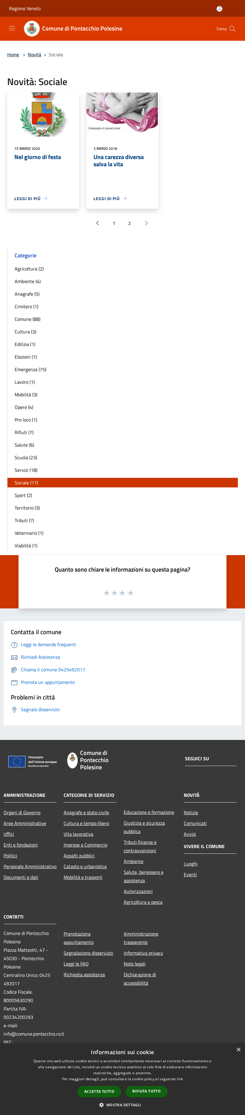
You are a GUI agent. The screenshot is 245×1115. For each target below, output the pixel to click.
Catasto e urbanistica (85, 866)
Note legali (135, 963)
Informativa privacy (143, 953)
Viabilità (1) (26, 545)
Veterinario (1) (29, 533)
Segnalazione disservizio (88, 953)
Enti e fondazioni (21, 844)
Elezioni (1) (26, 356)
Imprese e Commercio (85, 844)
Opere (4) (24, 407)
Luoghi (190, 863)
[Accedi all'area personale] (219, 9)
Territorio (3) (27, 507)
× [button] (238, 1050)
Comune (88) (27, 319)
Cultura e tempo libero (86, 823)
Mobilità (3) (26, 394)
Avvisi (190, 834)
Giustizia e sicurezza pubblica (144, 827)
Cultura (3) (25, 331)
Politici (10, 855)
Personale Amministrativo (30, 866)
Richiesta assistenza (84, 974)
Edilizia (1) (25, 344)
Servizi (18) (26, 470)
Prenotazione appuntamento (79, 938)
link (180, 1078)
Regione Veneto (25, 8)
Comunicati (195, 823)
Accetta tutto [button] (99, 1091)
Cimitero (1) (26, 306)
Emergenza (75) (30, 369)
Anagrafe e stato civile (86, 812)
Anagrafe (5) (27, 293)
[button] (122, 1105)
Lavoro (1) (25, 382)
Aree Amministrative (25, 823)
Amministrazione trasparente (141, 938)
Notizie (191, 812)
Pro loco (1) (26, 419)
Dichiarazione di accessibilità (140, 978)
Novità (34, 54)
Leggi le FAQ (76, 963)
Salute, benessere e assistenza (143, 876)
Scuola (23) (26, 457)
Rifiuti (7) (24, 432)
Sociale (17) (26, 482)
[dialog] (122, 1079)
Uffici (9, 834)
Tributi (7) (24, 520)
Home (13, 54)
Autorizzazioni (138, 891)
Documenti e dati (21, 877)
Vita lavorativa (78, 834)
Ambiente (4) (28, 281)
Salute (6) (24, 444)
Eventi (190, 874)
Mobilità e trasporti (83, 877)
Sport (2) (23, 495)
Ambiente (133, 861)
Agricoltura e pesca (143, 902)
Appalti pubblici (79, 855)
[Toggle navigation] (12, 28)
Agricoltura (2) (29, 268)
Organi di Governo (22, 812)
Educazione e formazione (149, 812)
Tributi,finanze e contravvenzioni (140, 846)
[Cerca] (232, 28)
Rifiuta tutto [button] (146, 1091)
